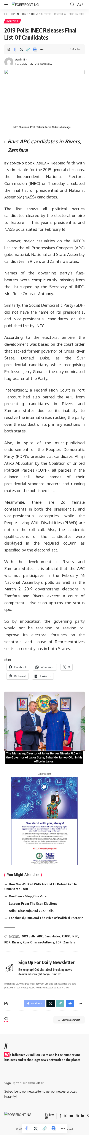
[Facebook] (60, 1116)
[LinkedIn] (82, 1116)
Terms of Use (42, 983)
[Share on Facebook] (15, 49)
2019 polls (28, 936)
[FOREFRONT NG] (25, 5)
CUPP (66, 936)
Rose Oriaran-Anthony (38, 942)
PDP (7, 942)
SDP (59, 942)
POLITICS (12, 21)
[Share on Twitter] (21, 49)
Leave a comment (71, 1019)
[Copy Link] (28, 49)
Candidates (52, 936)
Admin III (20, 59)
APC (40, 936)
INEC (75, 936)
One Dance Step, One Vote (27, 896)
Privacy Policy (27, 987)
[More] (41, 49)
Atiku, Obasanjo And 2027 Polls (31, 911)
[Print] (35, 49)
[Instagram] (77, 1116)
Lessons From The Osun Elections (33, 903)
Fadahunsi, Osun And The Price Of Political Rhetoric (46, 918)
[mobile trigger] (8, 5)
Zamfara (69, 942)
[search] (72, 4)
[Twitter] (65, 1116)
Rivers (16, 942)
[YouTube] (71, 1116)
